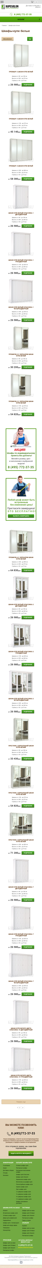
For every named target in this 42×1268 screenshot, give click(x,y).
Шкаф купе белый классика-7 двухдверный (21, 887)
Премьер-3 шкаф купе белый (21, 119)
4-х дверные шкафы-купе (23, 1196)
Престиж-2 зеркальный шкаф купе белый (21, 746)
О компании (6, 1165)
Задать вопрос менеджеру (21, 1153)
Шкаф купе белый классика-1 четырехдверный (21, 307)
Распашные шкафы (21, 1168)
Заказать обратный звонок (25, 1247)
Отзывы (5, 1173)
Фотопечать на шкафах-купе (24, 1182)
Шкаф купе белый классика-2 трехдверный (21, 652)
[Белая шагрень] (21, 197)
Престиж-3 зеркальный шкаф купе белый (21, 793)
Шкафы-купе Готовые (28, 1213)
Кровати (24, 1226)
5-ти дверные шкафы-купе (24, 1199)
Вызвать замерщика (21, 516)
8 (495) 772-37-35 (23, 14)
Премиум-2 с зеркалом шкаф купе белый (21, 355)
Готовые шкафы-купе (22, 1165)
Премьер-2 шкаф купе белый (21, 72)
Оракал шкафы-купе (22, 1187)
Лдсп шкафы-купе (21, 1189)
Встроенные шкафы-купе (10, 1213)
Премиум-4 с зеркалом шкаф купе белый (21, 558)
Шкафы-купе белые (14, 25)
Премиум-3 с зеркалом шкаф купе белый (21, 402)
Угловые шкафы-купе (9, 1215)
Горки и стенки (26, 1220)
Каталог (5, 1210)
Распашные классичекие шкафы (23, 1171)
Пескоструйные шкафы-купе (24, 1184)
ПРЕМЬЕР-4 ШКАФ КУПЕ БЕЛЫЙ (21, 166)
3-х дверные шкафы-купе (23, 1194)
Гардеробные (7, 1220)
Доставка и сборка (8, 1170)
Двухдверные (7, 39)
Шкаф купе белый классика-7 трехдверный (21, 934)
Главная (4, 25)
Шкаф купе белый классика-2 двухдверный (21, 605)
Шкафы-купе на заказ (28, 1210)
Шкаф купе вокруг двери (10, 1225)
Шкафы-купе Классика (22, 1174)
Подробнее (28, 85)
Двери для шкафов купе (10, 1218)
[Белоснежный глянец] (21, 682)
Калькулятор (6, 1230)
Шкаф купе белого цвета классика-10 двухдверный (21, 1029)
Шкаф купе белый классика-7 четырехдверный (21, 982)
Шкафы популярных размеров (22, 1202)
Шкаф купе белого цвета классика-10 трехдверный (21, 1076)
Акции (5, 1168)
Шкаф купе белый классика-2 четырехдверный (21, 699)
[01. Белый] (21, 55)
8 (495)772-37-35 (23, 1133)
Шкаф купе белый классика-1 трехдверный (21, 260)
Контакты (5, 1175)
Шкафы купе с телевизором (11, 1223)
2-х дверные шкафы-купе (23, 1192)
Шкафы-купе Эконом (22, 1177)
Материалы (6, 1228)
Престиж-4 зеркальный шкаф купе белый (21, 840)
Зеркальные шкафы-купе (23, 1179)
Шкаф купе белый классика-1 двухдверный (21, 213)
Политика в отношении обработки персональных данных (21, 1257)
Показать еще (21, 1102)
